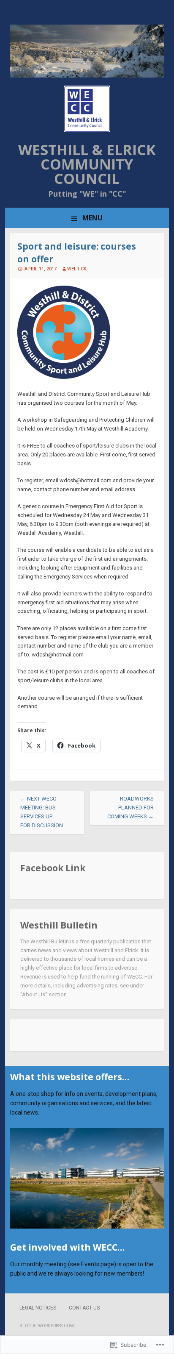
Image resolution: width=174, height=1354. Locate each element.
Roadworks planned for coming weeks (130, 807)
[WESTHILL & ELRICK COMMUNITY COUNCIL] (87, 75)
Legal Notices (37, 1308)
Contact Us (84, 1308)
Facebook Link (52, 868)
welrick (77, 269)
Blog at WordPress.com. (47, 1325)
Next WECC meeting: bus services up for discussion (41, 811)
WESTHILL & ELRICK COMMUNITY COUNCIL (87, 164)
